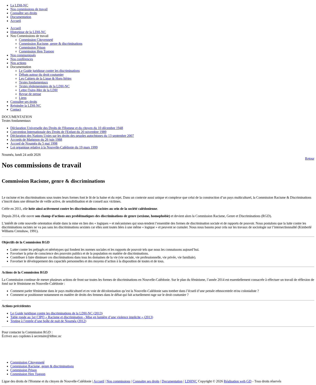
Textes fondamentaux (33, 82)
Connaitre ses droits (146, 381)
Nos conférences (21, 59)
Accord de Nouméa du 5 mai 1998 (33, 143)
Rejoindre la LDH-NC (25, 105)
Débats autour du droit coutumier (41, 74)
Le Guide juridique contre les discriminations (49, 71)
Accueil (15, 28)
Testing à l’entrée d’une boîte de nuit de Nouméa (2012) (48, 321)
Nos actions (18, 63)
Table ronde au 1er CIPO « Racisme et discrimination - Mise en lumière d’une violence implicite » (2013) (81, 317)
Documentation (172, 381)
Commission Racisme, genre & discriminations (50, 43)
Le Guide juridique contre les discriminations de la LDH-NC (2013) (56, 313)
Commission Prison (32, 47)
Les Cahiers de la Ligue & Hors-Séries (45, 78)
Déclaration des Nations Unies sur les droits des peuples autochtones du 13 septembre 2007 (72, 136)
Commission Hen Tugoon (36, 51)
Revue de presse (30, 94)
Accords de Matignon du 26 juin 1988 (36, 139)
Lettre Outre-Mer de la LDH (38, 90)
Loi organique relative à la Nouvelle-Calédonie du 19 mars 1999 (54, 147)
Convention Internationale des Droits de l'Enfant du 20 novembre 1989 (58, 132)
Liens (22, 98)
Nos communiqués (23, 55)
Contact (15, 109)
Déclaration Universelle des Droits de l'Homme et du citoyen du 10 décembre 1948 (66, 128)
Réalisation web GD (238, 381)
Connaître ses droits (23, 102)
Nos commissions (118, 381)
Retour (309, 158)
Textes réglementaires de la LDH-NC (44, 86)
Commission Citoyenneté (36, 40)
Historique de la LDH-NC (28, 32)
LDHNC (191, 381)
